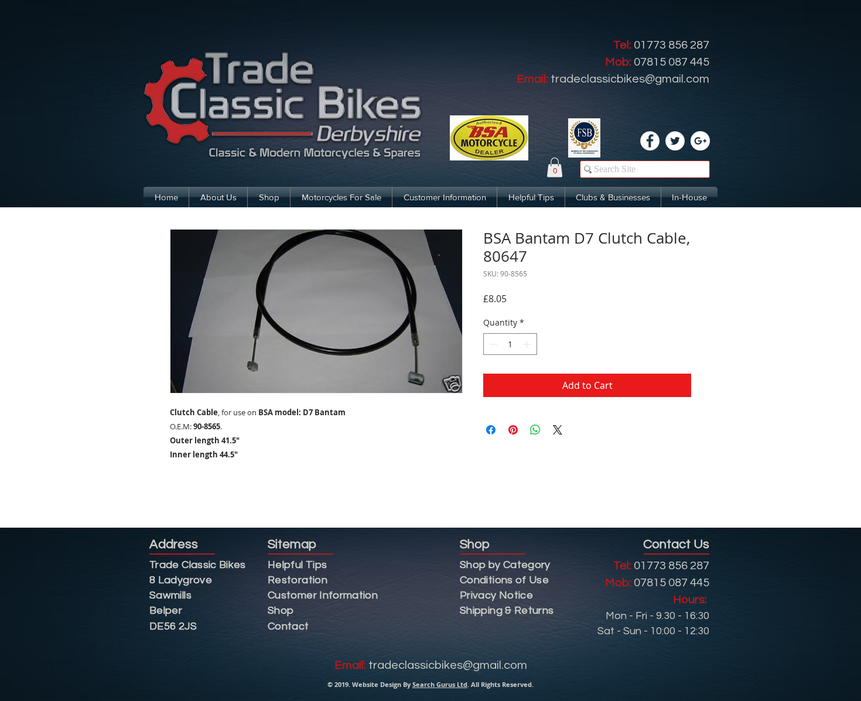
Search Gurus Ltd (439, 684)
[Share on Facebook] (491, 430)
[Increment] (528, 344)
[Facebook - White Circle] (650, 141)
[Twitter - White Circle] (675, 141)
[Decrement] (492, 344)
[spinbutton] (510, 344)
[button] (554, 167)
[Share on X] (558, 430)
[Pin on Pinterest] (513, 430)
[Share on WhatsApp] (535, 430)
